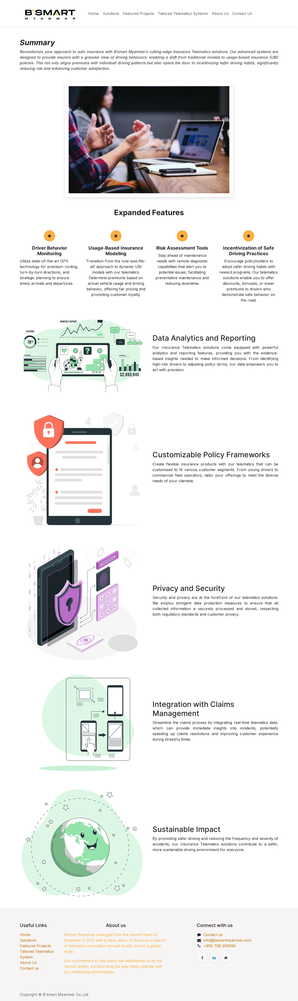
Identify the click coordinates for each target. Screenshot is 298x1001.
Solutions (28, 940)
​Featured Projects (35, 945)
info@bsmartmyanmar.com (227, 940)
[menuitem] (93, 13)
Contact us (29, 968)
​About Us (28, 962)
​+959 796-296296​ (219, 945)
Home (25, 934)
